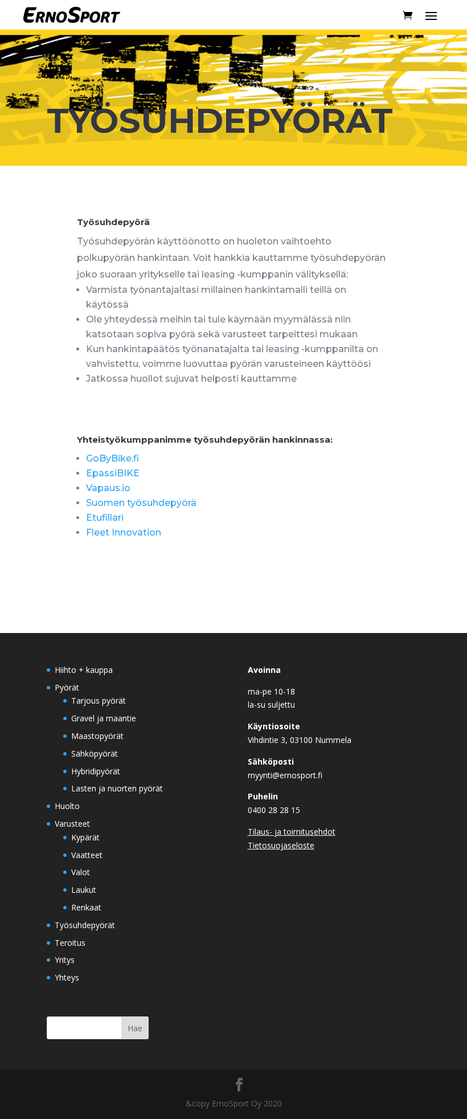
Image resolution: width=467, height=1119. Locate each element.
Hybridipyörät (95, 771)
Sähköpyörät (94, 753)
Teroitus (70, 942)
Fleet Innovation (123, 532)
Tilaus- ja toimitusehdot (291, 831)
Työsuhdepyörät (85, 925)
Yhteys (67, 977)
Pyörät (67, 687)
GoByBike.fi (112, 458)
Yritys (65, 959)
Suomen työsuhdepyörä (141, 502)
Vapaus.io (108, 488)
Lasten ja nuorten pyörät (117, 788)
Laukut (83, 889)
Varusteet (72, 823)
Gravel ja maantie (103, 718)
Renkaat (86, 907)
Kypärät (85, 837)
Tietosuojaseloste (281, 845)
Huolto (67, 806)
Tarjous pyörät (98, 700)
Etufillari (105, 517)
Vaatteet (87, 855)
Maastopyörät (97, 735)
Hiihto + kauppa (84, 669)
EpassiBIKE (113, 473)
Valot (80, 872)
